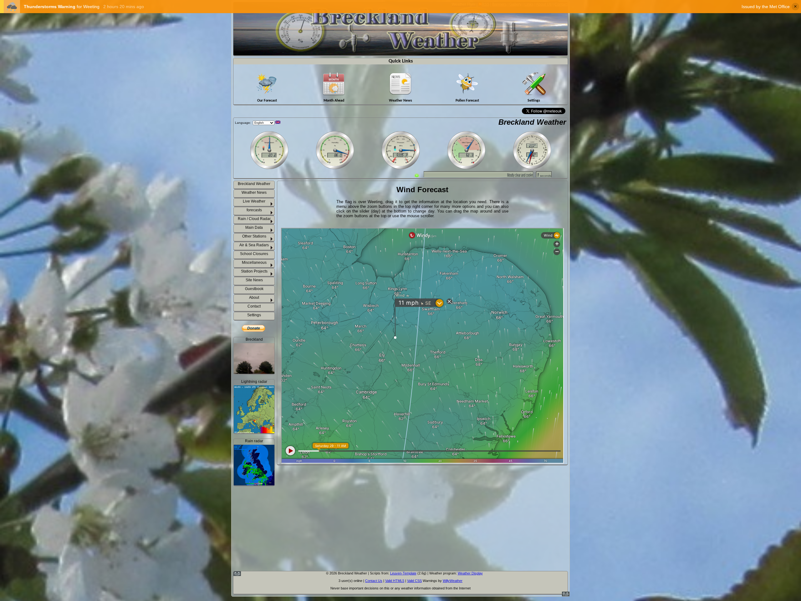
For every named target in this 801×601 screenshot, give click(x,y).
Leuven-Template (403, 573)
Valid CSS (414, 581)
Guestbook (254, 289)
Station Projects (254, 271)
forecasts (254, 210)
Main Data (254, 227)
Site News (254, 280)
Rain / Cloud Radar (254, 219)
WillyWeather (452, 581)
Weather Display (470, 573)
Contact (254, 306)
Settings (254, 315)
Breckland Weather (532, 122)
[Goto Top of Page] (565, 595)
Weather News (254, 192)
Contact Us (373, 581)
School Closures (254, 254)
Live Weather (254, 201)
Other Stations (254, 236)
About (254, 297)
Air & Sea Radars (254, 245)
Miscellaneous (254, 262)
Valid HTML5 (394, 581)
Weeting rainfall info (258, 559)
